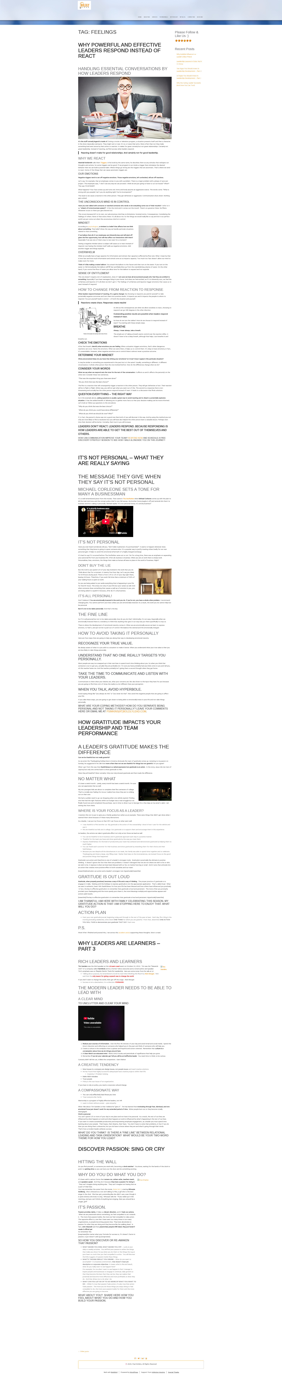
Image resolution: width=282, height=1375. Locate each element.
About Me (147, 17)
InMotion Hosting (158, 1372)
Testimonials (164, 17)
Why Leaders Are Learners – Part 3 (119, 946)
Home (140, 17)
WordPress (134, 1372)
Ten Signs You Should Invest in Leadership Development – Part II (189, 70)
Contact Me (191, 17)
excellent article (124, 933)
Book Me (200, 17)
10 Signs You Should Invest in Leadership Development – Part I (189, 77)
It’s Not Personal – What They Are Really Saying (120, 460)
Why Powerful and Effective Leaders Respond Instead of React (119, 50)
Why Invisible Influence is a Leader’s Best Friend (186, 55)
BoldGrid (114, 1372)
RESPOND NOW (135, 438)
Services (154, 17)
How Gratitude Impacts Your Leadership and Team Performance (119, 727)
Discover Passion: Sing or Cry (121, 1149)
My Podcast (174, 17)
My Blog (182, 17)
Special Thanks (173, 1372)
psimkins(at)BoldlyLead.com (126, 711)
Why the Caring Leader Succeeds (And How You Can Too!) (189, 84)
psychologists (93, 226)
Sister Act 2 (117, 1189)
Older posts (83, 1351)
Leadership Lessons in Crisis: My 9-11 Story (189, 62)
